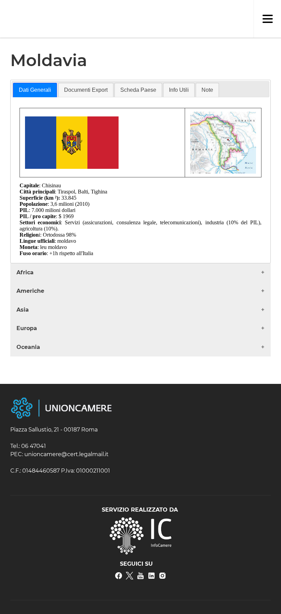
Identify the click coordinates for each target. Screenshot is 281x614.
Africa (25, 272)
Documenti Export (86, 90)
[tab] (35, 90)
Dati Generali (35, 90)
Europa (26, 328)
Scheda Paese (138, 90)
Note (207, 90)
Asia (22, 309)
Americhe (30, 291)
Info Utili (179, 90)
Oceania (28, 347)
